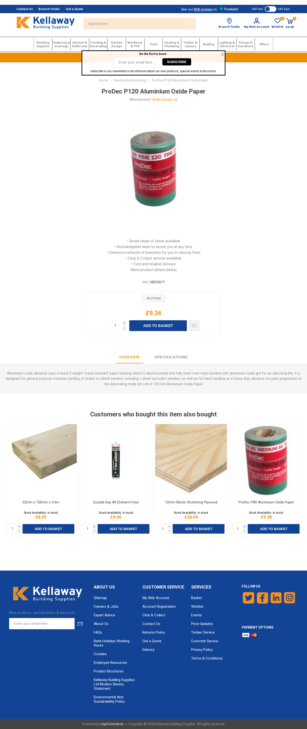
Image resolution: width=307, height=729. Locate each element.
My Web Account (256, 27)
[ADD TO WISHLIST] (194, 325)
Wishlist (197, 606)
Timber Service (203, 632)
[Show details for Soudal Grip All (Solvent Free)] (116, 460)
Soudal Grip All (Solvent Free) (116, 502)
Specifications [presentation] (171, 357)
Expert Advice (104, 615)
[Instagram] (289, 598)
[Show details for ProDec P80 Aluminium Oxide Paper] (266, 460)
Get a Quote (151, 641)
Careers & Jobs (106, 606)
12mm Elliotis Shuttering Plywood (191, 502)
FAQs (98, 632)
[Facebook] (262, 598)
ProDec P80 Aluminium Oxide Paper (266, 502)
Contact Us (151, 624)
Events (196, 615)
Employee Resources (110, 662)
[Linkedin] (276, 598)
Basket (196, 598)
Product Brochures (109, 671)
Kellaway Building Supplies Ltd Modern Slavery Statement (114, 684)
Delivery (148, 649)
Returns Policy (153, 632)
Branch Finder (229, 27)
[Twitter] (248, 598)
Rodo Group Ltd (165, 99)
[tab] (129, 357)
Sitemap (100, 598)
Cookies (100, 654)
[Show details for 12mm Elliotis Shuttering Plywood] (191, 460)
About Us (101, 624)
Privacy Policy (202, 649)
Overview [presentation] (129, 357)
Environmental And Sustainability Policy (109, 699)
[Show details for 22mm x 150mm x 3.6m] (41, 460)
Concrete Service (204, 641)
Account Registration (159, 606)
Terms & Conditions (207, 658)
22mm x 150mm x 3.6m (40, 502)
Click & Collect (153, 615)
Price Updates (202, 624)
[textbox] (133, 23)
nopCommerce (112, 724)
